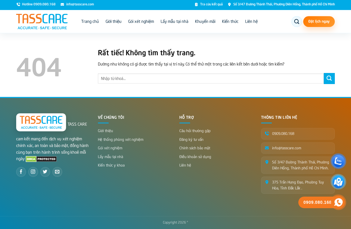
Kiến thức (230, 21)
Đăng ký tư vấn (191, 140)
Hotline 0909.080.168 (39, 4)
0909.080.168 (283, 134)
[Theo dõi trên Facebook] (21, 172)
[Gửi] (329, 78)
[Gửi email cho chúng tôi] (57, 172)
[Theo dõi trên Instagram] (33, 172)
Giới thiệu (114, 21)
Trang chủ (90, 21)
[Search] (296, 21)
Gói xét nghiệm (141, 21)
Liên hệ (251, 21)
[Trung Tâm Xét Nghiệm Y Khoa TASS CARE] (42, 21)
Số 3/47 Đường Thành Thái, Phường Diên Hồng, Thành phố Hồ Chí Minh (284, 4)
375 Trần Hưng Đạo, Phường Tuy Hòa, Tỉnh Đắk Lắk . (298, 185)
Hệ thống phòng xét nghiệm (120, 140)
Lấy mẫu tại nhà (174, 21)
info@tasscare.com (80, 4)
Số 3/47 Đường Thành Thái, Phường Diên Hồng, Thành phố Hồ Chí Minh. (300, 165)
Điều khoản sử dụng (195, 157)
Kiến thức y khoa (111, 165)
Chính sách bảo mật (194, 148)
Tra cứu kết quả (211, 4)
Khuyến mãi (205, 21)
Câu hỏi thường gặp (195, 131)
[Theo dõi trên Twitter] (45, 172)
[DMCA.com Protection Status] (41, 159)
